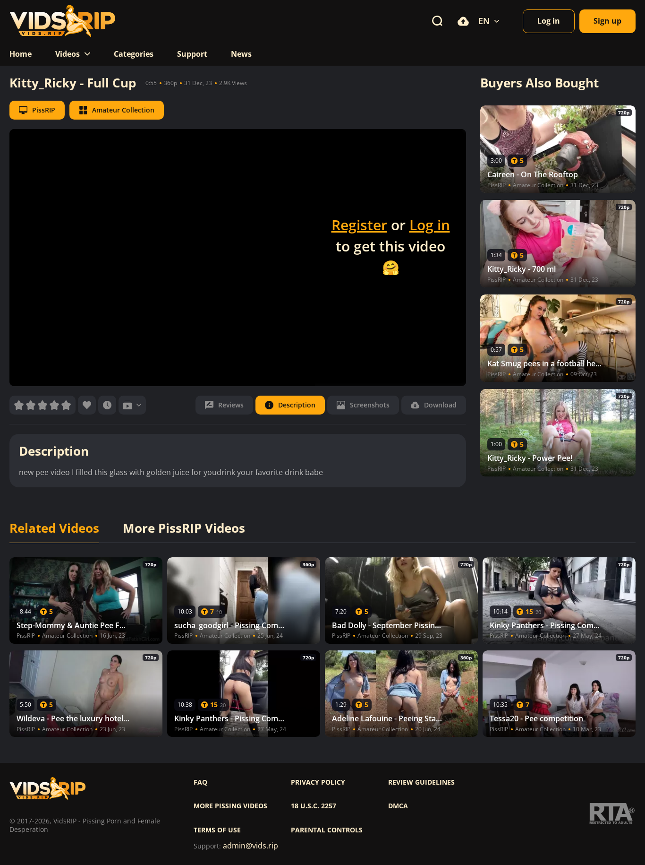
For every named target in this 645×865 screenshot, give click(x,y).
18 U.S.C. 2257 (313, 806)
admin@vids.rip (250, 846)
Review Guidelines (421, 782)
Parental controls (327, 830)
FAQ (200, 782)
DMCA (398, 806)
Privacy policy (318, 782)
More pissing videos (230, 806)
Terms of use (217, 830)
